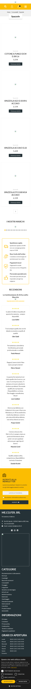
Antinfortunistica (7, 594)
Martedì (4, 641)
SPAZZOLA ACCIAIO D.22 (15, 148)
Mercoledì (4, 644)
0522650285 (10, 523)
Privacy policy (6, 624)
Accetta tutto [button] (8, 681)
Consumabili (15, 12)
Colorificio (5, 606)
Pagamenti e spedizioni (8, 631)
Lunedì (3, 639)
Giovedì (4, 646)
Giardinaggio (5, 599)
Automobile (5, 611)
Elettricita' (5, 597)
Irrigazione (5, 587)
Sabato (3, 651)
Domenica (4, 653)
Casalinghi (5, 578)
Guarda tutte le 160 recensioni (15, 301)
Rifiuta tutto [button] (23, 681)
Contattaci (5, 621)
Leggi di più (14, 667)
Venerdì (4, 648)
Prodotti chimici (6, 608)
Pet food (4, 576)
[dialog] (15, 673)
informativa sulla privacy (19, 497)
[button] (15, 686)
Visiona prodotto (16, 64)
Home (8, 12)
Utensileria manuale (7, 601)
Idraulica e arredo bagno (9, 590)
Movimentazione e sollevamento (11, 573)
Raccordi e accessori (7, 580)
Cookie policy (5, 626)
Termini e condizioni (7, 628)
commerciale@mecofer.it (15, 526)
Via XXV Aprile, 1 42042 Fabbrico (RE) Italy (16, 521)
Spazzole (21, 12)
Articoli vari (5, 592)
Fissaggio (4, 585)
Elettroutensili (6, 604)
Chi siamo (4, 619)
